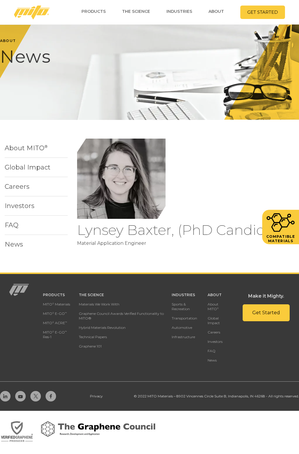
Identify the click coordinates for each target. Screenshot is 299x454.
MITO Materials (56, 304)
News (14, 244)
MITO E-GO (55, 313)
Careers (17, 187)
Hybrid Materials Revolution (102, 327)
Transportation (184, 318)
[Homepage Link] (32, 12)
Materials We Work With (99, 304)
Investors (19, 206)
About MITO (26, 148)
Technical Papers (93, 337)
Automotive (182, 327)
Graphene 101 (90, 346)
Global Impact (28, 167)
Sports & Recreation (181, 306)
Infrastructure (183, 337)
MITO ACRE (55, 323)
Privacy (96, 396)
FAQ (11, 225)
